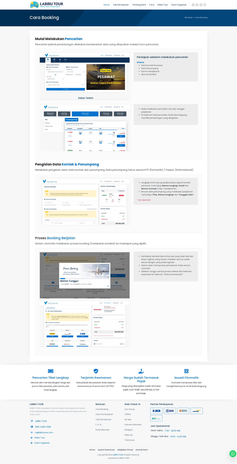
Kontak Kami (142, 449)
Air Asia (128, 419)
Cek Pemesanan (121, 4)
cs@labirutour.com (44, 432)
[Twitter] (197, 4)
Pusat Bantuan (103, 430)
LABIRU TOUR (118, 455)
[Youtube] (204, 4)
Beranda (189, 17)
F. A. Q (98, 424)
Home (106, 4)
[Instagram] (200, 4)
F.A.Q (151, 4)
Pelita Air (129, 435)
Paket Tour (163, 4)
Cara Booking (102, 409)
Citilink (128, 414)
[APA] (47, 5)
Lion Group (130, 409)
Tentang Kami (139, 4)
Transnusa (130, 440)
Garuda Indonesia (133, 424)
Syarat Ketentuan (106, 449)
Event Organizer (179, 4)
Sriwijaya (129, 430)
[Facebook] (193, 4)
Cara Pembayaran (104, 414)
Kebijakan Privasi (125, 449)
